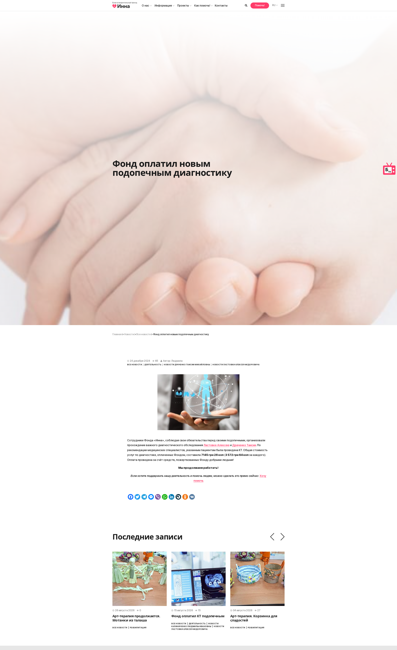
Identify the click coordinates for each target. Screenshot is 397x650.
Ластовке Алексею (217, 445)
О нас (145, 5)
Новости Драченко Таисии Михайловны (187, 365)
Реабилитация (138, 628)
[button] (272, 536)
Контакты (221, 5)
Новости (129, 334)
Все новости (143, 334)
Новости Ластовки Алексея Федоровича (236, 365)
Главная (117, 334)
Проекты (183, 5)
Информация (163, 5)
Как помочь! (202, 5)
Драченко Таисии (244, 445)
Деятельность (152, 365)
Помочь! (260, 5)
